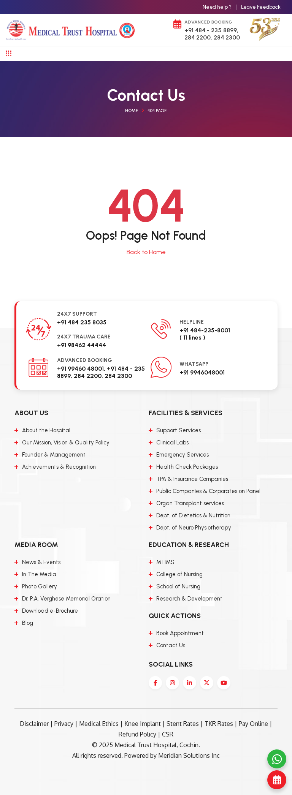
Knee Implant (142, 723)
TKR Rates (219, 723)
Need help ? (217, 7)
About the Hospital (46, 430)
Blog (27, 623)
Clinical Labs (172, 442)
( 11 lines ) (192, 337)
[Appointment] (276, 779)
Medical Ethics (99, 723)
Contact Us (170, 645)
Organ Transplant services (190, 503)
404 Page (157, 110)
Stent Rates (183, 723)
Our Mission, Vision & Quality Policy (66, 442)
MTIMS (165, 562)
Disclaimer (34, 723)
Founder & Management (54, 454)
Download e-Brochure (50, 610)
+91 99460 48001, (81, 368)
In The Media (39, 574)
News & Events (41, 562)
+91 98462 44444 (81, 345)
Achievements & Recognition (59, 466)
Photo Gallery (39, 586)
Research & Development (189, 598)
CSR (167, 734)
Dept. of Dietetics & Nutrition (193, 515)
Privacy (63, 723)
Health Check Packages (187, 466)
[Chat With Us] (276, 758)
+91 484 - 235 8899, (211, 30)
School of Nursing (178, 586)
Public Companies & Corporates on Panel (208, 491)
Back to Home (146, 252)
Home (131, 110)
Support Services (178, 430)
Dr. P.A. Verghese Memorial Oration (66, 598)
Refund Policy (137, 734)
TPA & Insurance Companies (192, 479)
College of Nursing (179, 574)
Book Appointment (180, 633)
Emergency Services (182, 454)
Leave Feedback (261, 7)
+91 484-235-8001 (204, 330)
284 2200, (198, 37)
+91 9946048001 (202, 372)
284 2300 (226, 37)
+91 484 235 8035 (81, 322)
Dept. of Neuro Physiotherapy (193, 527)
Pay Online (253, 723)
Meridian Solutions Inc (189, 755)
